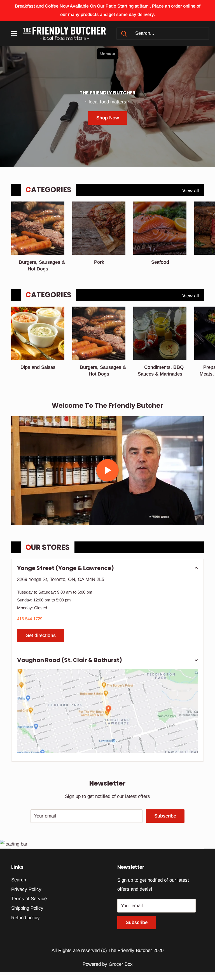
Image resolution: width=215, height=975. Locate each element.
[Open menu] (14, 33)
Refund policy (25, 917)
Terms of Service (29, 898)
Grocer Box (121, 964)
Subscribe (165, 816)
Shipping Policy (27, 908)
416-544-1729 (29, 618)
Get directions (40, 635)
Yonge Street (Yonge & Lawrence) (65, 568)
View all (191, 190)
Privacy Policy (26, 889)
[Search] (124, 33)
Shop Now (107, 118)
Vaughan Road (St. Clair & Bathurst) (69, 660)
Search (18, 880)
